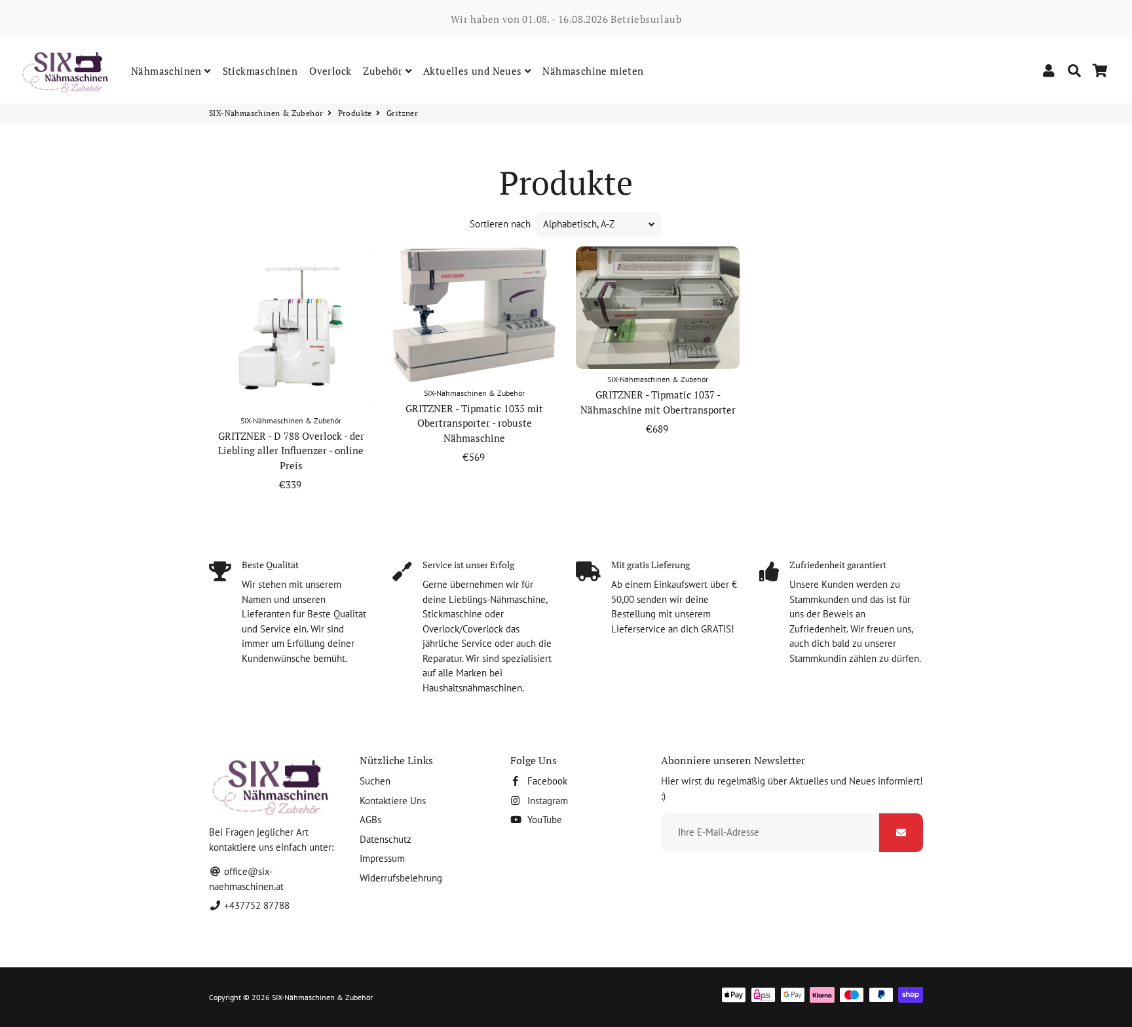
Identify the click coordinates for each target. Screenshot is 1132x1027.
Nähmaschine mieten (592, 70)
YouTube (543, 819)
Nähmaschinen (167, 70)
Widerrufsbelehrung (401, 878)
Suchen (375, 781)
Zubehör (384, 70)
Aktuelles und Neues (474, 70)
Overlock (330, 70)
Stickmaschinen (260, 70)
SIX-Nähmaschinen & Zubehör (266, 113)
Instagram (546, 800)
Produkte (355, 113)
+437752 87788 (255, 905)
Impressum (382, 858)
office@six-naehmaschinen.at (246, 879)
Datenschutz (385, 839)
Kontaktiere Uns (393, 800)
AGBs (370, 819)
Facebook (546, 781)
